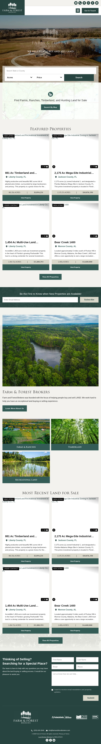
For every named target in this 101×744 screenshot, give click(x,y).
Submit (90, 698)
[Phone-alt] (80, 3)
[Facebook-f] (92, 3)
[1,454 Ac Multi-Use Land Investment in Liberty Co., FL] (25, 220)
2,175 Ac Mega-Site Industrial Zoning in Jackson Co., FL (72, 173)
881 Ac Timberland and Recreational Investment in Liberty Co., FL (22, 173)
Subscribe (89, 300)
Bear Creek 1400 (64, 242)
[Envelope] (76, 3)
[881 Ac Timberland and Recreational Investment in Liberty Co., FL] (25, 151)
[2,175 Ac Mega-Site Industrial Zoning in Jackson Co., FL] (75, 151)
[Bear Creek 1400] (75, 220)
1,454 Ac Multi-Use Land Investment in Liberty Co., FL (23, 242)
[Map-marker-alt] (84, 3)
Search (79, 77)
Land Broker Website (45, 737)
